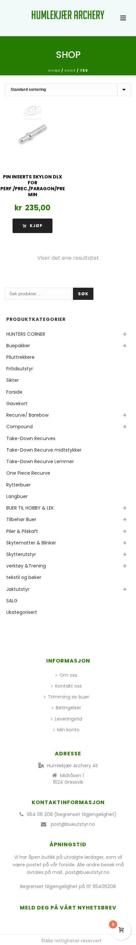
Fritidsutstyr (19, 368)
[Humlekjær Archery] (68, 15)
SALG (11, 600)
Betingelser (68, 707)
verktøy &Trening (26, 566)
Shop (70, 70)
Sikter (12, 380)
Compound (19, 426)
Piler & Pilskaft (22, 531)
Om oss (68, 675)
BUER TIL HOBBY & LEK (30, 508)
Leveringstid (68, 719)
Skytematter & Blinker (31, 542)
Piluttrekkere (20, 357)
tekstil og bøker (23, 577)
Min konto (68, 729)
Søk (83, 294)
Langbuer (17, 496)
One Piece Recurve (28, 473)
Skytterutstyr (21, 554)
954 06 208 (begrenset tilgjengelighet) (72, 814)
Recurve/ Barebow (27, 415)
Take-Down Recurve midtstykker (44, 450)
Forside (14, 392)
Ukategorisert (21, 612)
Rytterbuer (18, 485)
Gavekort (16, 403)
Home (54, 70)
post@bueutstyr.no (73, 824)
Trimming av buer (68, 697)
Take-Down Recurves (30, 438)
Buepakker (18, 345)
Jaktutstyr (17, 589)
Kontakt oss (68, 686)
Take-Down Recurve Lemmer (40, 461)
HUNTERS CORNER (25, 334)
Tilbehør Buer (21, 519)
